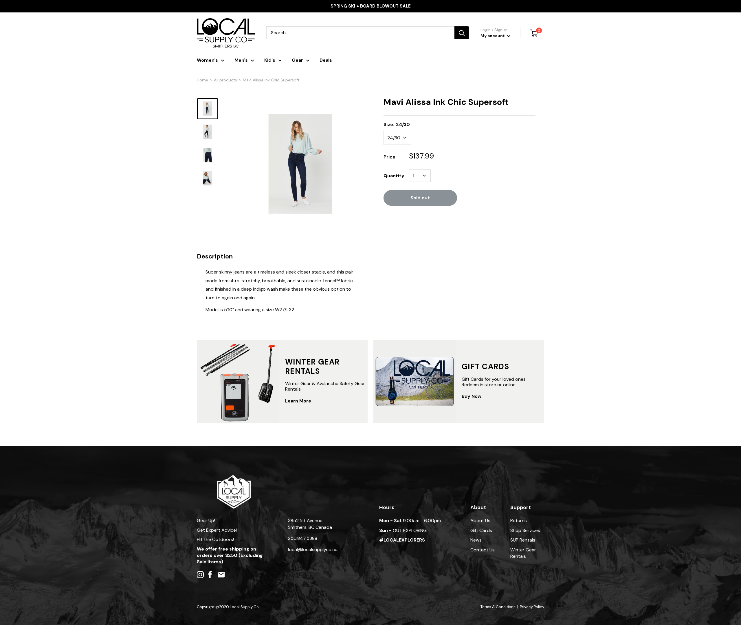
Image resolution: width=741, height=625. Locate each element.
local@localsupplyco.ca (313, 549)
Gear (297, 60)
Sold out (420, 198)
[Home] (234, 478)
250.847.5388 (302, 538)
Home (202, 80)
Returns (518, 521)
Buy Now (471, 396)
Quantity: (395, 175)
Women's (207, 60)
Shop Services (525, 530)
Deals (326, 60)
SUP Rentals (522, 540)
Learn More (298, 401)
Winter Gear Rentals (523, 553)
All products (225, 80)
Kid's (269, 60)
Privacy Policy (532, 606)
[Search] (461, 32)
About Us (480, 521)
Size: (397, 124)
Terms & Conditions (498, 606)
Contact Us (482, 550)
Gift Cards (481, 530)
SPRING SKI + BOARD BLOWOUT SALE (371, 6)
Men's (241, 60)
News (476, 540)
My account (493, 35)
